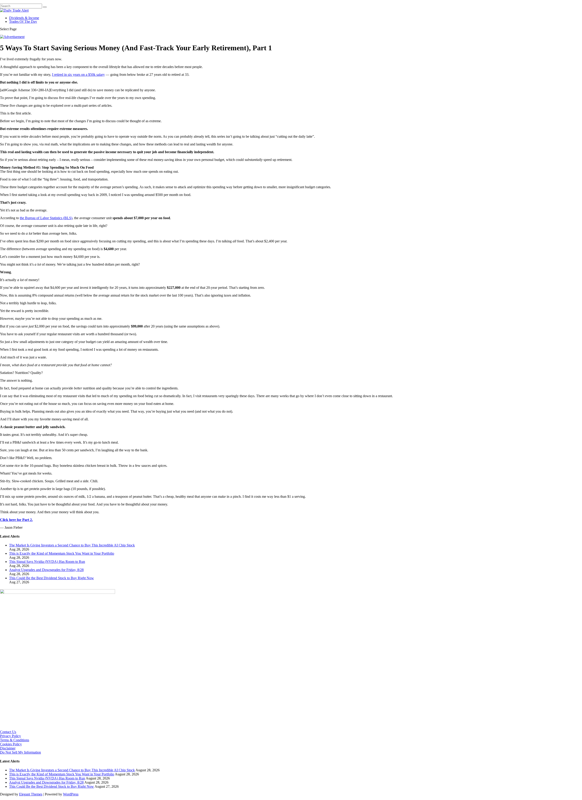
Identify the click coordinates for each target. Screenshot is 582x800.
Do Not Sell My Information (20, 752)
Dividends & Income (24, 18)
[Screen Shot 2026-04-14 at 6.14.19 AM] (57, 592)
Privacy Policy (10, 736)
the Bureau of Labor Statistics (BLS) (46, 218)
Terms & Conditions (14, 740)
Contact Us (8, 732)
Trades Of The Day (23, 21)
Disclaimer (7, 748)
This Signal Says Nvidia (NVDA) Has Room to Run (47, 562)
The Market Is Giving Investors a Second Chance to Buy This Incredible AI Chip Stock (72, 545)
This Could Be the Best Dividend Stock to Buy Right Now (51, 578)
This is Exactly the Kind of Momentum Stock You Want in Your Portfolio (61, 553)
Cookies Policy (11, 744)
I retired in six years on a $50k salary (78, 74)
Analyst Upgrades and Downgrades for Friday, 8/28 (46, 570)
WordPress (70, 794)
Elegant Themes (30, 794)
